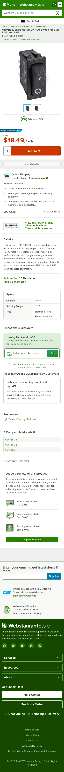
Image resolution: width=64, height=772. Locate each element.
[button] (27, 108)
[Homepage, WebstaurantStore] (32, 4)
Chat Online (16, 714)
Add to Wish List (32, 164)
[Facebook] (22, 645)
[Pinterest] (40, 645)
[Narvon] (12, 225)
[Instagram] (4, 645)
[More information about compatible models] (34, 432)
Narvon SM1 (10, 450)
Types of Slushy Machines (32, 419)
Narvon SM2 (11, 445)
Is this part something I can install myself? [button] (27, 384)
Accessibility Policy (32, 746)
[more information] (47, 178)
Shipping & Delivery (45, 714)
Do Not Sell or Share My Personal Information (32, 751)
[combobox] (32, 12)
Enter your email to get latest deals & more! (30, 569)
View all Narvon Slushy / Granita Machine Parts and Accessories (39, 225)
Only (5, 135)
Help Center (32, 694)
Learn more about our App (27, 613)
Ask (52, 353)
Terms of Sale (32, 730)
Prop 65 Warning (13, 281)
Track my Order (32, 704)
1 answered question (29, 39)
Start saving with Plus (24, 595)
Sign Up (54, 576)
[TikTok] (31, 645)
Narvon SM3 (11, 440)
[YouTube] (13, 645)
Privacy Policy (40, 367)
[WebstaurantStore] (32, 625)
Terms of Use (23, 367)
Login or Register (32, 539)
